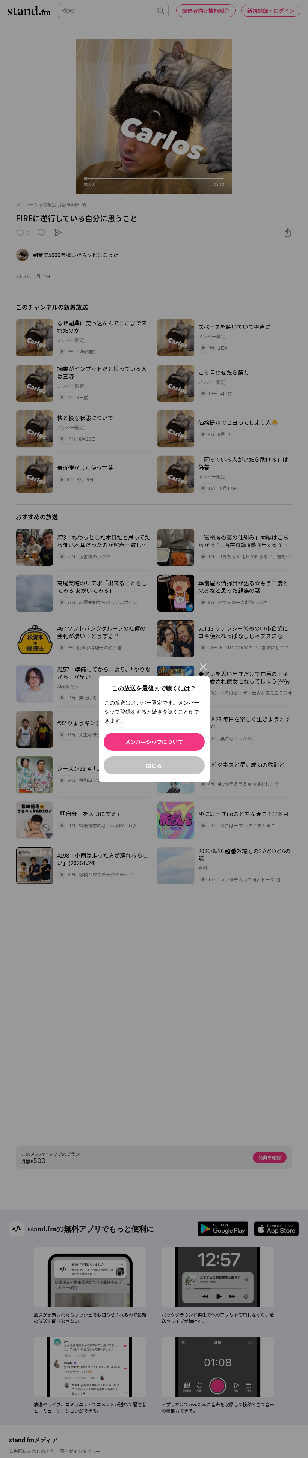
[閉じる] (203, 666)
